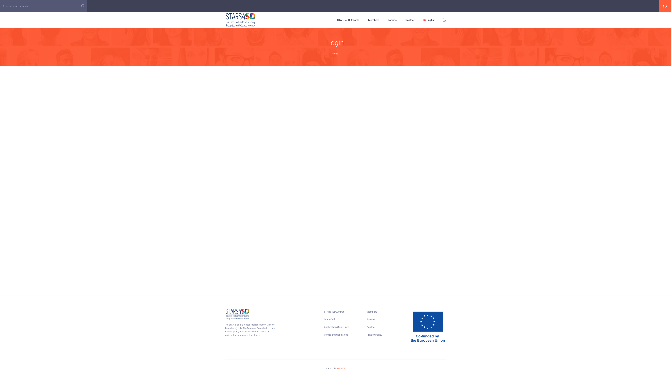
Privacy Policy (374, 334)
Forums (392, 20)
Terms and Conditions (336, 334)
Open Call (329, 319)
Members (373, 20)
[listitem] (250, 330)
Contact (409, 20)
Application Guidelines (336, 327)
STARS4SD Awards (348, 20)
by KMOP (341, 368)
